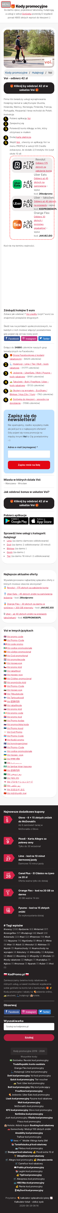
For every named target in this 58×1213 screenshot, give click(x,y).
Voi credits (31, 314)
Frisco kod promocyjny (29, 1121)
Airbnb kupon (22, 1125)
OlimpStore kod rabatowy (30, 1156)
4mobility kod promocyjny (29, 1133)
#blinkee (42, 944)
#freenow (35, 937)
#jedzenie (24, 929)
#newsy (8, 929)
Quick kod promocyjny (22, 1079)
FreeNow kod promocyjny (29, 1091)
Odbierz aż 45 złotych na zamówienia (41, 182)
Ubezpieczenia (45, 1159)
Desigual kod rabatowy (20, 1152)
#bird (9, 956)
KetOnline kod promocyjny (29, 1114)
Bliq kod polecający (40, 1087)
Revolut (40, 159)
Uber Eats (40, 174)
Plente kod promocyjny (31, 1186)
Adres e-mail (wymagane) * (23, 447)
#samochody (21, 948)
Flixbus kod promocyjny (30, 1148)
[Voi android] (16, 523)
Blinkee (10, 548)
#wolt (40, 933)
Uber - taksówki (44, 197)
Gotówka (26, 14)
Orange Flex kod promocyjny (29, 1068)
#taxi (22, 937)
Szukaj (29, 1037)
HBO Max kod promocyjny (30, 1182)
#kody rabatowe (12, 959)
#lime (49, 940)
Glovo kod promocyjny (40, 1110)
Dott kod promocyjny (18, 1075)
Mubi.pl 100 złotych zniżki (38, 1129)
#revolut (29, 944)
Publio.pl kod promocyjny (30, 1167)
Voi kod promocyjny (40, 1075)
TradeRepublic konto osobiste (29, 1064)
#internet (38, 929)
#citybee (49, 952)
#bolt (47, 937)
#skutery (21, 952)
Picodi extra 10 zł (44, 1152)
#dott (18, 944)
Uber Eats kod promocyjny (36, 1094)
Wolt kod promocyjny (29, 1102)
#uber (42, 963)
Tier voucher (41, 1079)
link (18, 142)
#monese (19, 963)
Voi (28, 118)
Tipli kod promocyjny (30, 1175)
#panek (32, 963)
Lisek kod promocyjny (17, 1098)
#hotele (47, 956)
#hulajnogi (26, 933)
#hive (39, 940)
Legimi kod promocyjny (31, 1171)
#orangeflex (10, 933)
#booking (21, 956)
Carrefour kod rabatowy (30, 1163)
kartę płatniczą (23, 137)
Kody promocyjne (16, 72)
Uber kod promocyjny (33, 1083)
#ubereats (9, 937)
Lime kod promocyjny (36, 1071)
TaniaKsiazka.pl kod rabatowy (31, 1144)
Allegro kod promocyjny (21, 1159)
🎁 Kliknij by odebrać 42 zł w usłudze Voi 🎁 (29, 87)
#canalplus (41, 959)
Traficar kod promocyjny (29, 1137)
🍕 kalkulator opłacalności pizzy (33, 1198)
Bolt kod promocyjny (19, 1087)
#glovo (7, 963)
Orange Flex (42, 212)
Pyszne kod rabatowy (41, 1098)
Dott (9, 544)
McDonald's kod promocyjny (29, 1106)
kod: (43, 193)
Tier (9, 556)
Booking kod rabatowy (42, 1125)
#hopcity (34, 956)
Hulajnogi (38, 72)
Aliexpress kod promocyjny (31, 1179)
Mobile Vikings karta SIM (35, 1140)
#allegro (28, 959)
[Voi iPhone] (41, 523)
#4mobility (35, 952)
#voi (51, 963)
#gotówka (27, 940)
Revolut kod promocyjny (36, 1060)
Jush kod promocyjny (16, 1117)
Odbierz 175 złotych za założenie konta (44, 167)
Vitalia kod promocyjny (40, 1117)
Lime (9, 540)
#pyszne (12, 940)
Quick (10, 552)
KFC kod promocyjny (17, 1110)
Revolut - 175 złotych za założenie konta (27, 587)
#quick (7, 948)
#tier (9, 944)
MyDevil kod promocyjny (30, 1190)
